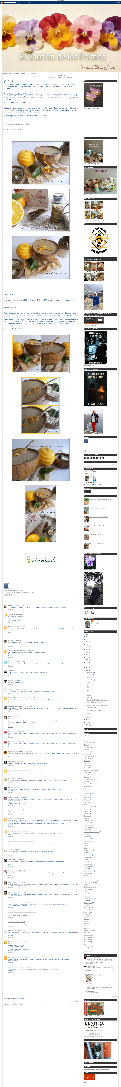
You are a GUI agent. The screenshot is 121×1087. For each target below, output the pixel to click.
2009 (87, 722)
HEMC (86, 834)
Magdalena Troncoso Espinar (16, 697)
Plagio (85, 877)
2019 (87, 652)
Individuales (87, 841)
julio (88, 685)
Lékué (85, 848)
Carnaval (86, 774)
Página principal (7, 73)
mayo (89, 690)
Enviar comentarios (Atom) (18, 1004)
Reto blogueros (88, 903)
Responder (10, 609)
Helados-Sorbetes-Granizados (91, 832)
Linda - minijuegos (13, 967)
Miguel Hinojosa (12, 797)
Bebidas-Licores (88, 742)
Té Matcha (87, 937)
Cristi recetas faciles (13, 841)
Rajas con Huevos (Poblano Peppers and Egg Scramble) (99, 987)
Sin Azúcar (87, 914)
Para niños (87, 866)
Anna (9, 882)
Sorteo (86, 921)
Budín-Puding (87, 761)
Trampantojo (87, 939)
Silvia (9, 859)
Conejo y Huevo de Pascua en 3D (97, 508)
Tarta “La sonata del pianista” (96, 543)
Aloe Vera (86, 740)
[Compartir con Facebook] (9, 595)
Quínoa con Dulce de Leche (94, 710)
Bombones (87, 754)
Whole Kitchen (88, 951)
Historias (10, 680)
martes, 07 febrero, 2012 (17, 818)
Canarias (86, 772)
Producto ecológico (21, 592)
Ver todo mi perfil (95, 623)
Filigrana (86, 802)
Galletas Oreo (87, 816)
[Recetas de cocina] (89, 1079)
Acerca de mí (31, 73)
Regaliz (86, 900)
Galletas (86, 811)
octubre (89, 677)
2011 (87, 717)
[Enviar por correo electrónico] (4, 595)
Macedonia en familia (14, 751)
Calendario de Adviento (90, 770)
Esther (9, 930)
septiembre (90, 680)
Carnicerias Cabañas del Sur (15, 902)
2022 (87, 644)
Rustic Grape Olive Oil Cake (92, 992)
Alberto (10, 922)
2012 (87, 670)
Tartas (85, 932)
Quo (9, 849)
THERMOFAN (89, 974)
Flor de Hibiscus (88, 804)
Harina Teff (87, 829)
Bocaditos (86, 749)
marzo (89, 695)
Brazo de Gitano (88, 758)
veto (9, 614)
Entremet (86, 795)
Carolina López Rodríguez (15, 650)
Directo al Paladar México (93, 958)
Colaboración (87, 781)
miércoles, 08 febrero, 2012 (26, 841)
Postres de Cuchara (12, 592)
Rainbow (86, 896)
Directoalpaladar (90, 966)
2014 (87, 665)
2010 (87, 719)
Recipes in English (89, 898)
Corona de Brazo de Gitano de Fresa (98, 525)
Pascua (86, 868)
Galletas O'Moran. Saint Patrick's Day (98, 517)
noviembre (90, 674)
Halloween (86, 822)
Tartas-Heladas (88, 935)
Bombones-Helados (89, 756)
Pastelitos (86, 873)
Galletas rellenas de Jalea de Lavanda (97, 705)
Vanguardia (87, 946)
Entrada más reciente (9, 1001)
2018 (87, 654)
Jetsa (9, 818)
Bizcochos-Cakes (88, 747)
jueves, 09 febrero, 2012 (30, 902)
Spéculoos (87, 923)
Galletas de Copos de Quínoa (13, 129)
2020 (87, 649)
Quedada (86, 891)
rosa (9, 716)
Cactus (86, 763)
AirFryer (86, 738)
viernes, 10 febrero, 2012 (18, 930)
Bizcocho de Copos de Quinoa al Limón (16, 124)
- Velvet (86, 735)
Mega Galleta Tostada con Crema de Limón (100, 499)
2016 (87, 660)
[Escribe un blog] (6, 595)
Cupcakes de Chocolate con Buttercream (97, 700)
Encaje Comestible (89, 793)
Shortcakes (87, 912)
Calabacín (86, 765)
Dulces (86, 790)
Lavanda (86, 845)
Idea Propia (87, 838)
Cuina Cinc (11, 942)
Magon (10, 871)
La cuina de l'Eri (12, 770)
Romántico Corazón (92, 707)
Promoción (28, 592)
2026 (87, 634)
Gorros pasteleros (88, 820)
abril (88, 692)
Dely (9, 787)
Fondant (86, 809)
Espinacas (87, 800)
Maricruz (10, 662)
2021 (87, 647)
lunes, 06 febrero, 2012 (18, 605)
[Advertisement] (100, 123)
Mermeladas (87, 855)
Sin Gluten (87, 916)
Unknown (10, 626)
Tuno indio (86, 942)
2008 (87, 725)
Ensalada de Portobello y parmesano (102, 976)
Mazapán (86, 852)
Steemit (86, 926)
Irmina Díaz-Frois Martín (15, 590)
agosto (89, 682)
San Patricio (87, 905)
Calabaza (86, 768)
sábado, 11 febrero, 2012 (25, 967)
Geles (9, 761)
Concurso (86, 784)
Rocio (9, 778)
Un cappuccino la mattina (93, 985)
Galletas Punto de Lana (95, 534)
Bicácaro (86, 745)
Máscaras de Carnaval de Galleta (95, 702)
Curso (85, 788)
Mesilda (10, 731)
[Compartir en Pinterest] (11, 595)
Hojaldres (86, 836)
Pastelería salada (88, 871)
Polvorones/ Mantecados (90, 880)
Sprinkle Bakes (90, 991)
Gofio (85, 818)
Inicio (42, 1001)
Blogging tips (60, 0)
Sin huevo (86, 919)
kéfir (85, 843)
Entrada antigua (74, 1001)
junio (88, 687)
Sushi (85, 928)
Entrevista (86, 797)
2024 (87, 639)
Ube (85, 944)
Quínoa (32, 592)
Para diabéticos (88, 864)
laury (9, 670)
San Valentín (87, 907)
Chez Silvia (11, 689)
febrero (89, 698)
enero (89, 713)
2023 (87, 641)
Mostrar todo (114, 996)
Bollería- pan (87, 751)
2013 (87, 667)
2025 (87, 636)
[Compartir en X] (8, 595)
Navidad (86, 859)
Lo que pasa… (12, 831)
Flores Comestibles (89, 806)
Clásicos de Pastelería (90, 779)
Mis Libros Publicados (19, 73)
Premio (86, 884)
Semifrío (86, 909)
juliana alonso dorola (14, 706)
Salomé (10, 605)
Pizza (85, 875)
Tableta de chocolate (89, 930)
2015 (87, 662)
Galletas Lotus (88, 813)
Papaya (86, 861)
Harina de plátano (88, 827)
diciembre (90, 672)
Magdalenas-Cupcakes (90, 850)
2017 (87, 657)
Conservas (87, 786)
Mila (9, 640)
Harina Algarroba (88, 825)
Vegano (86, 948)
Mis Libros (86, 857)
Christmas (86, 777)
